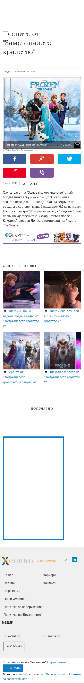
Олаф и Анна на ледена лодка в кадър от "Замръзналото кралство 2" (21, 318)
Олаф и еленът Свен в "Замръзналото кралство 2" (61, 316)
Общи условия (55, 674)
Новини (9, 583)
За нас (8, 575)
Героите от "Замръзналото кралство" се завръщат (19, 377)
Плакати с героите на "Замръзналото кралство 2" (62, 377)
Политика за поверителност (24, 607)
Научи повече (56, 662)
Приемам (13, 668)
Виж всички (14, 646)
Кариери (49, 575)
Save (16, 169)
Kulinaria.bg (52, 636)
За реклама (12, 591)
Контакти (49, 583)
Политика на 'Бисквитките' (23, 614)
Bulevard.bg (12, 636)
